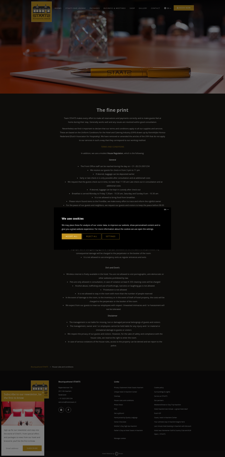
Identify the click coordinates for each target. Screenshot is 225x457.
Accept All (72, 236)
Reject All (91, 236)
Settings (110, 236)
